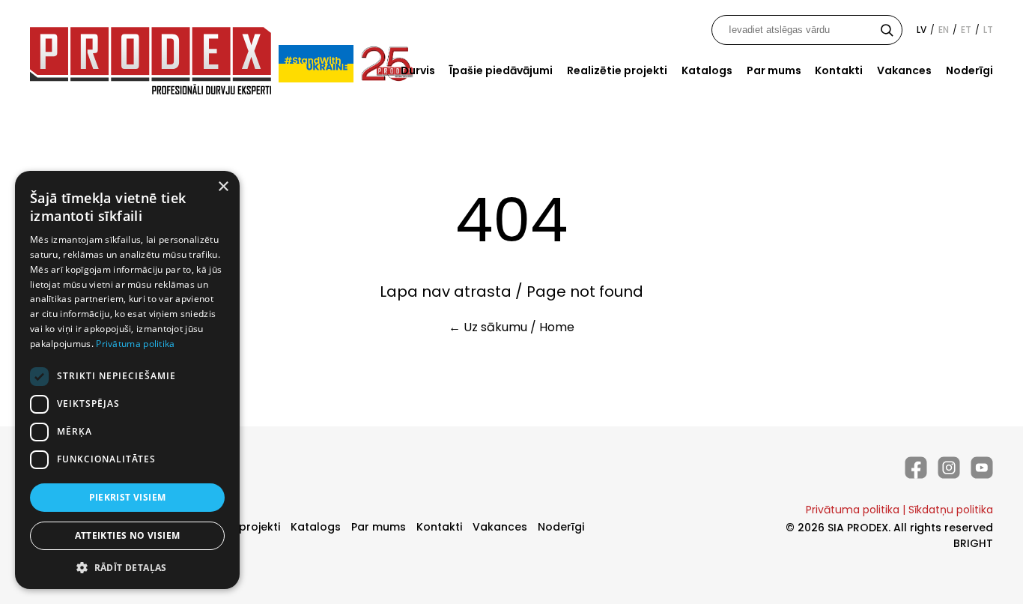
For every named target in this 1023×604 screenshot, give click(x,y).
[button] (127, 567)
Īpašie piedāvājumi (501, 70)
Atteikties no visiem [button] (127, 535)
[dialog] (127, 380)
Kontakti (839, 70)
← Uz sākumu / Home (511, 327)
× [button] (222, 187)
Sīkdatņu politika (950, 509)
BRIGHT (973, 543)
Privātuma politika (852, 509)
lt (988, 29)
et (966, 29)
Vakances (904, 70)
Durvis (418, 70)
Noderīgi (969, 70)
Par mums (774, 70)
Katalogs (707, 70)
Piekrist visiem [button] (127, 497)
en (943, 29)
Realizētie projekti (617, 70)
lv (921, 29)
